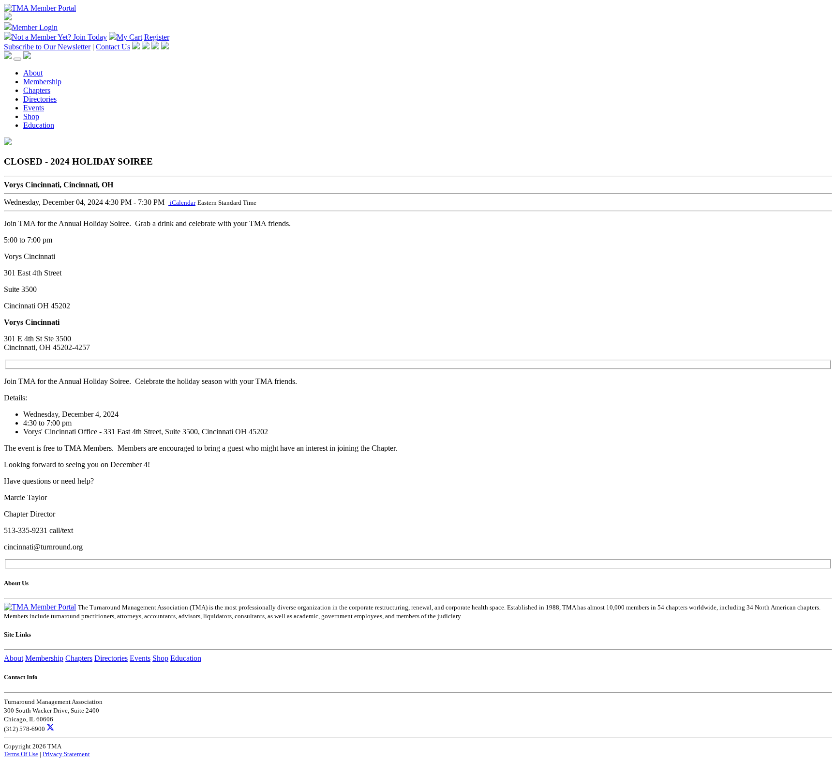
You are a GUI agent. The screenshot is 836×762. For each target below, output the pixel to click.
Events (33, 108)
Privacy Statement (66, 754)
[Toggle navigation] (17, 59)
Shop (31, 116)
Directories (40, 99)
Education (38, 125)
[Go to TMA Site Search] (27, 56)
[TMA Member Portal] (40, 8)
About (33, 73)
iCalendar (181, 202)
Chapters (36, 90)
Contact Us (113, 47)
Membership (42, 81)
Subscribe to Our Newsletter (47, 47)
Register (156, 37)
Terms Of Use (21, 754)
